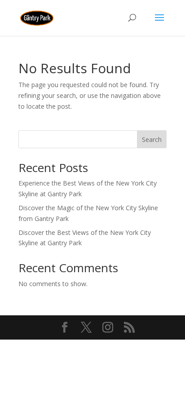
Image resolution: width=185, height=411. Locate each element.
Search (152, 139)
